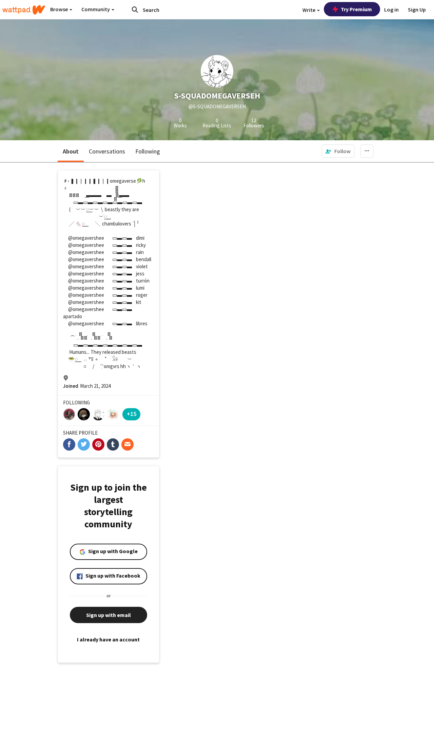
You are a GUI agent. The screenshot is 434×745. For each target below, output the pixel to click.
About (71, 151)
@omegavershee (86, 238)
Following (147, 151)
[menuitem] (338, 151)
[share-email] (127, 444)
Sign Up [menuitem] (417, 9)
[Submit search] (135, 9)
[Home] (23, 10)
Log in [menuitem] (391, 9)
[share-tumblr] (113, 444)
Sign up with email (108, 615)
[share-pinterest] (98, 444)
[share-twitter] (84, 444)
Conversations (107, 151)
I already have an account (108, 639)
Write (309, 9)
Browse (59, 9)
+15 (131, 414)
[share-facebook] (69, 444)
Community (96, 9)
